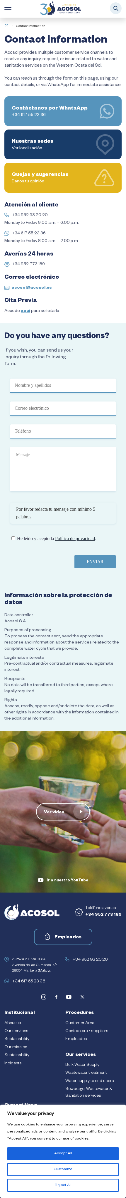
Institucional (19, 1013)
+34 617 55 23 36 (29, 233)
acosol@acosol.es (32, 288)
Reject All (63, 1185)
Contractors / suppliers (86, 1031)
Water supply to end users (89, 1081)
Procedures (79, 1013)
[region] (63, 1151)
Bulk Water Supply (82, 1065)
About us (12, 1023)
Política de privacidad (75, 538)
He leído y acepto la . (56, 538)
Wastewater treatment (86, 1073)
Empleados (68, 937)
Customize (63, 1169)
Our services (16, 1031)
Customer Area (79, 1023)
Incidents (13, 1063)
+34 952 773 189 (28, 264)
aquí (25, 311)
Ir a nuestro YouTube (67, 881)
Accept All (63, 1154)
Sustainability (16, 1039)
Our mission (15, 1047)
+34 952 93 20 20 (30, 215)
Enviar (95, 561)
